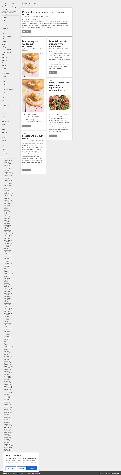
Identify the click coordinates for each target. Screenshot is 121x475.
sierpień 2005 (7, 449)
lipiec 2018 (7, 198)
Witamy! (4, 137)
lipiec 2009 (7, 371)
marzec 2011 (7, 338)
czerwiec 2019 (8, 180)
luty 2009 (6, 379)
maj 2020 (6, 162)
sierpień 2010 (7, 349)
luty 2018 (6, 207)
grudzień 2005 (8, 442)
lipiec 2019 (7, 178)
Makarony (4, 55)
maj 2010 (6, 354)
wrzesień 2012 (8, 308)
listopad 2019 (7, 172)
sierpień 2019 (7, 177)
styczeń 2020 (7, 168)
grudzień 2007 (8, 402)
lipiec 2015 (7, 258)
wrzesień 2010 (8, 348)
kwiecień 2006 (8, 436)
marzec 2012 (7, 318)
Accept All (32, 468)
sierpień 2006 (7, 429)
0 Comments (45, 16)
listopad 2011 (7, 324)
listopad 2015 (7, 251)
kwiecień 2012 (8, 316)
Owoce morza (6, 73)
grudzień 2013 (8, 283)
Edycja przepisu (6, 36)
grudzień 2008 (8, 382)
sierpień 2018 (7, 197)
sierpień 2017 (7, 217)
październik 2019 (8, 173)
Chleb (3, 22)
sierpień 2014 (7, 276)
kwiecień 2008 (8, 396)
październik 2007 (8, 406)
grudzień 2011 (7, 323)
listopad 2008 (7, 384)
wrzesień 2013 (8, 288)
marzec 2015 (7, 265)
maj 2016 (6, 241)
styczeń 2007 (7, 421)
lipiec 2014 (7, 278)
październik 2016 (8, 233)
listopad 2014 (7, 271)
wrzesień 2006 (8, 427)
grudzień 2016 (8, 230)
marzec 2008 (7, 397)
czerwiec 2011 (8, 333)
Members (4, 60)
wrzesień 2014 (8, 275)
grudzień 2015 (8, 250)
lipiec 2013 (7, 291)
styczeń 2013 (7, 301)
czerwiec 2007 (8, 412)
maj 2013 (6, 294)
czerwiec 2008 (8, 392)
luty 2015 (6, 266)
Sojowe (4, 111)
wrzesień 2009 (8, 368)
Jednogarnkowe (6, 47)
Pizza (3, 81)
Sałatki (4, 100)
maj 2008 (6, 394)
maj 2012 (6, 314)
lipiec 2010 (7, 351)
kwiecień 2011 (8, 336)
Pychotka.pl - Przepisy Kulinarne (20, 473)
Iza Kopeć (52, 48)
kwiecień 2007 (8, 416)
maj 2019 (6, 182)
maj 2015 (6, 261)
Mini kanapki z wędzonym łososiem (30, 44)
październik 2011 (8, 326)
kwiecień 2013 (8, 296)
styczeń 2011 (7, 341)
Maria (51, 92)
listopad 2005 (7, 444)
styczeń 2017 (7, 228)
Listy (23, 9)
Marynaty (4, 57)
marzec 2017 (7, 225)
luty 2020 (6, 167)
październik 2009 (8, 366)
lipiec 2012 (7, 311)
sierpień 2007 (7, 409)
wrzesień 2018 (8, 195)
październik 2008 (8, 386)
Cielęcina (4, 25)
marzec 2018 (7, 205)
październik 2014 (8, 273)
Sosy (3, 113)
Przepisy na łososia (7, 89)
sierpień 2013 (7, 290)
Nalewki (4, 68)
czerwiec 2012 (8, 313)
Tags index (5, 119)
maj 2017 (6, 222)
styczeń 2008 (7, 401)
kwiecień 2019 (8, 183)
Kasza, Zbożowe (6, 49)
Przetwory (4, 92)
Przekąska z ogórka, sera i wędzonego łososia (43, 13)
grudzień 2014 (8, 270)
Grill (3, 39)
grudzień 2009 (8, 363)
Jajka (3, 44)
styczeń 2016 (7, 248)
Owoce (4, 71)
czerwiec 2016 (8, 240)
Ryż (3, 97)
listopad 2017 (7, 212)
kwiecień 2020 (8, 163)
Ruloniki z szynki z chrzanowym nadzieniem (59, 44)
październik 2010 (8, 346)
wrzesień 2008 (8, 387)
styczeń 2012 (7, 321)
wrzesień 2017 (8, 215)
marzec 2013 (7, 298)
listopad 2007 (7, 404)
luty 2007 (6, 419)
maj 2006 (6, 434)
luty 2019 (6, 187)
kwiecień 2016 (8, 243)
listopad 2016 (7, 231)
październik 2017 (8, 213)
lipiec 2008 (7, 391)
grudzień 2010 (8, 343)
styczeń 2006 (7, 441)
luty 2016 (6, 246)
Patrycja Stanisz (27, 48)
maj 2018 (6, 202)
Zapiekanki (5, 143)
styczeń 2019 (7, 188)
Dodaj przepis (6, 28)
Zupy (3, 145)
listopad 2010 (7, 344)
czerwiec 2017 (8, 220)
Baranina (4, 17)
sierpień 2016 (7, 236)
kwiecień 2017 (8, 223)
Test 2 (3, 124)
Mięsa (3, 63)
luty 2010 (6, 359)
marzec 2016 (7, 245)
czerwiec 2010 (8, 353)
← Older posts (59, 178)
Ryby (3, 95)
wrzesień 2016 (8, 235)
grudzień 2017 (8, 210)
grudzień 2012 (8, 303)
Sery (3, 108)
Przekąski (4, 87)
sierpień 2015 (7, 256)
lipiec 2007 (7, 411)
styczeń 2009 (7, 381)
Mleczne (4, 65)
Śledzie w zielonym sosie (32, 137)
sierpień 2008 (7, 389)
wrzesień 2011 (8, 328)
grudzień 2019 (8, 170)
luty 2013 (6, 300)
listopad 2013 (7, 285)
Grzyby (4, 41)
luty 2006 (6, 439)
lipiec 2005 (7, 451)
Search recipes (6, 105)
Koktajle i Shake (6, 52)
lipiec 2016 (7, 238)
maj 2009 (6, 374)
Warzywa (4, 132)
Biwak (3, 20)
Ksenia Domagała (28, 16)
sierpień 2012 (7, 309)
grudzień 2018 (8, 190)
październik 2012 (8, 306)
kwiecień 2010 (8, 356)
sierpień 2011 (7, 329)
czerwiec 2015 (8, 260)
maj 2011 (6, 334)
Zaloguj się (7, 153)
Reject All (21, 468)
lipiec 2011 (7, 331)
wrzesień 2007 (8, 407)
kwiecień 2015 (8, 263)
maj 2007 (6, 414)
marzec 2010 (7, 358)
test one (4, 127)
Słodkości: (4, 116)
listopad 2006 (7, 424)
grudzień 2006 (8, 422)
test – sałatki (5, 121)
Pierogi (4, 76)
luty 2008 (6, 399)
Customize (11, 468)
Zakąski (4, 140)
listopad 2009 (7, 364)
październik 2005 (8, 445)
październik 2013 (8, 286)
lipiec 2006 (7, 431)
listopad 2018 (7, 192)
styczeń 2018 (7, 208)
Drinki (3, 33)
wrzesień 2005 (8, 447)
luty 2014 (6, 280)
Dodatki (4, 30)
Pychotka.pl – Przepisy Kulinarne (10, 6)
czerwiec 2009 (8, 373)
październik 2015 (8, 253)
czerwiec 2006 (8, 432)
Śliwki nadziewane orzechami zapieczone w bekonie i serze (59, 86)
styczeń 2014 (7, 281)
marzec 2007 (7, 417)
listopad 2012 (7, 304)
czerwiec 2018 (8, 200)
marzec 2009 (7, 377)
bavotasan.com (115, 473)
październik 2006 (8, 426)
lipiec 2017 (7, 218)
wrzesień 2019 (8, 175)
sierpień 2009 (7, 369)
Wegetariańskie (6, 135)
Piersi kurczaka (6, 78)
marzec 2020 (7, 165)
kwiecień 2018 (8, 203)
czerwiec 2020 (8, 160)
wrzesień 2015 (8, 255)
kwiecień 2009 (8, 376)
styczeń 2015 (7, 268)
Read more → (26, 31)
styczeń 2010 (7, 361)
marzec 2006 (7, 437)
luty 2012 (6, 319)
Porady (4, 84)
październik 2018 (8, 193)
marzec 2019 (7, 185)
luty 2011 (6, 339)
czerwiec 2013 (8, 293)
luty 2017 (6, 227)
